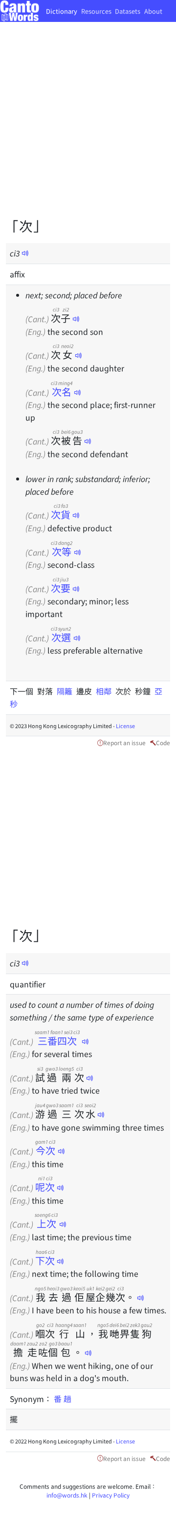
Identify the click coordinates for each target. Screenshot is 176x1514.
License (125, 725)
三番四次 (57, 1041)
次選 (60, 637)
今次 (45, 1150)
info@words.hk (67, 1495)
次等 (61, 551)
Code (163, 742)
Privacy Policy (111, 1495)
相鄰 (105, 691)
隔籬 (66, 691)
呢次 (45, 1187)
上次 (46, 1223)
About (153, 11)
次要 (60, 588)
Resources (96, 11)
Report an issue (124, 742)
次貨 (60, 514)
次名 (61, 391)
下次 (45, 1260)
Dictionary (61, 11)
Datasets (127, 11)
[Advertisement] (88, 126)
